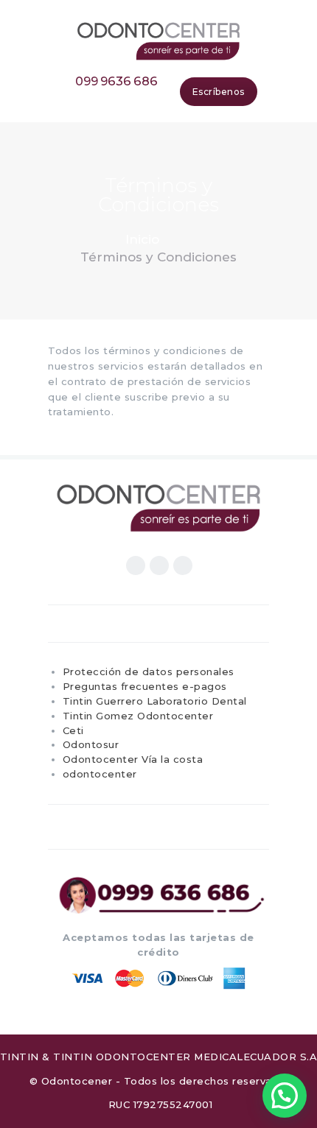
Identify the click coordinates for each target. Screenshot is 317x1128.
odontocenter (100, 774)
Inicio (142, 239)
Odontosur (91, 744)
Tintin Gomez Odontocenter (138, 716)
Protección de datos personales (148, 671)
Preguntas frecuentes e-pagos (145, 686)
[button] (284, 1096)
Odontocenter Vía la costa (133, 759)
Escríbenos (218, 91)
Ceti (73, 730)
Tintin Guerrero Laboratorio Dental (155, 701)
